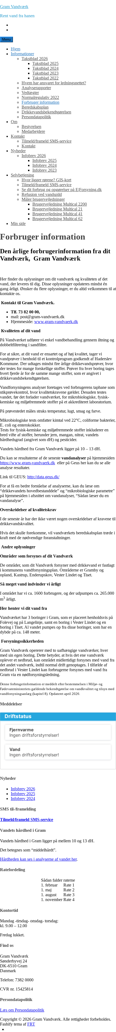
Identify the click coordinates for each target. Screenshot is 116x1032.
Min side (18, 223)
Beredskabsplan (35, 107)
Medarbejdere (33, 131)
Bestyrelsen (31, 126)
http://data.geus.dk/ (43, 477)
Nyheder (18, 150)
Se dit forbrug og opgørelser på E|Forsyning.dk (62, 189)
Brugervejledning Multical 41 (57, 214)
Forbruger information (40, 102)
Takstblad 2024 (45, 68)
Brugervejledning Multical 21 (57, 209)
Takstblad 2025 (45, 63)
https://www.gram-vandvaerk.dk (27, 462)
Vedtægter (30, 92)
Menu (6, 39)
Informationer (22, 53)
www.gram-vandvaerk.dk (56, 321)
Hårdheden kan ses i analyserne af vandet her (38, 859)
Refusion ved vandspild (42, 194)
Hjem (15, 49)
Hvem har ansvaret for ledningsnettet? (54, 83)
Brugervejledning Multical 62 (57, 218)
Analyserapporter (36, 87)
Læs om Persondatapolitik (22, 1010)
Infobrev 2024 (44, 165)
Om (14, 121)
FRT (31, 1024)
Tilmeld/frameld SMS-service (46, 141)
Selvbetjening (22, 175)
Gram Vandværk (14, 6)
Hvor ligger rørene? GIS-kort (46, 180)
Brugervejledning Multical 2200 (59, 204)
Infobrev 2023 (44, 170)
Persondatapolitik (36, 117)
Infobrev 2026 (34, 155)
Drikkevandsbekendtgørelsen (46, 112)
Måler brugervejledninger (43, 199)
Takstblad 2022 (45, 78)
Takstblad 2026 (35, 58)
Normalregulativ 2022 (40, 97)
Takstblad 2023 (45, 73)
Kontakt (18, 136)
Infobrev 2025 (44, 160)
